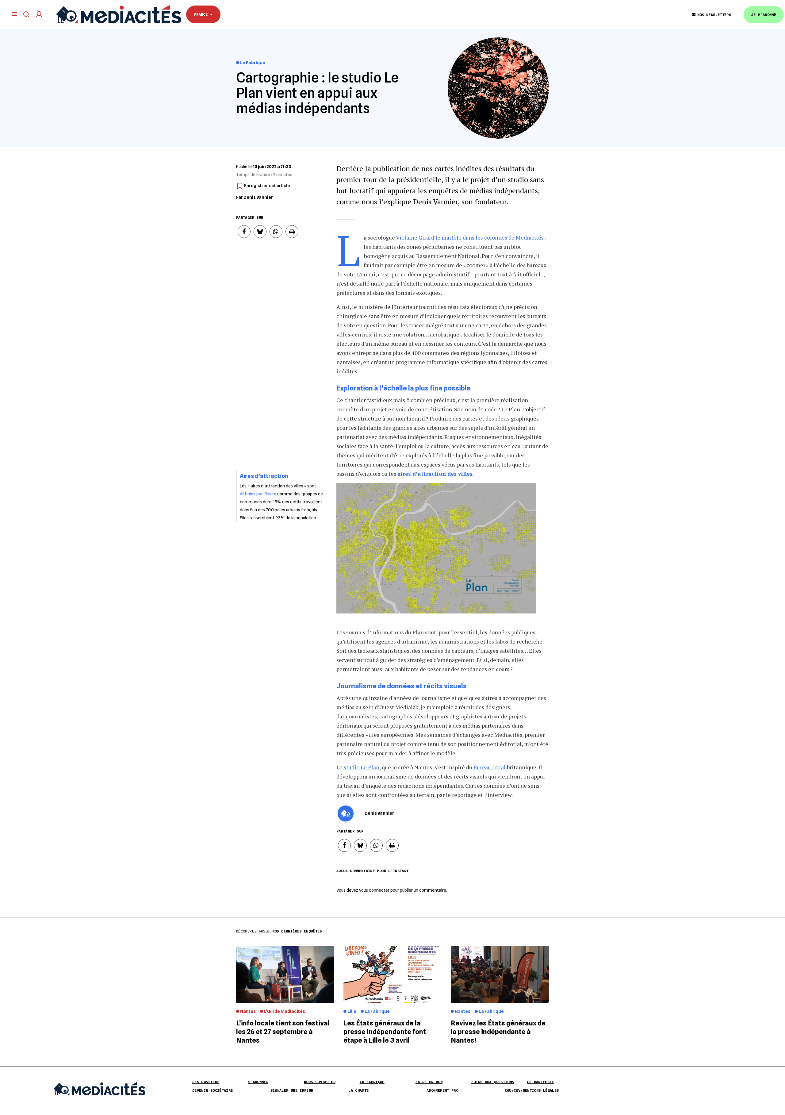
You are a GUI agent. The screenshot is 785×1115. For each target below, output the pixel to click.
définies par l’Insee (258, 493)
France (202, 14)
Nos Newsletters (714, 14)
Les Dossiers (205, 1081)
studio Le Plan (361, 767)
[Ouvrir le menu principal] (14, 14)
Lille (351, 1011)
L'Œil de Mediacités (284, 1011)
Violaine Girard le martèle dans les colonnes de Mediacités (470, 237)
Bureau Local (489, 767)
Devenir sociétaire (212, 1090)
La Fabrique (252, 62)
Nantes (248, 1011)
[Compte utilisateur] (39, 14)
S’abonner (258, 1081)
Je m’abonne (763, 14)
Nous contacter (319, 1081)
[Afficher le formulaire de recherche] (26, 14)
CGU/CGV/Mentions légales (532, 1090)
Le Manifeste (540, 1081)
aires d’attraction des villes (435, 473)
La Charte (358, 1090)
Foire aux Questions (492, 1081)
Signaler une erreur (291, 1090)
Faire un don (428, 1081)
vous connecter (374, 890)
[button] (244, 231)
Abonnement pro (442, 1090)
